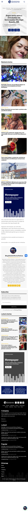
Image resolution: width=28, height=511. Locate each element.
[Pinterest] (15, 30)
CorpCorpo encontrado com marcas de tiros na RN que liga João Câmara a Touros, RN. (7, 391)
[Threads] (19, 285)
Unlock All (14, 306)
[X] (12, 30)
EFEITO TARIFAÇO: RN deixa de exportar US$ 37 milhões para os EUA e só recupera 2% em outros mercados (13, 183)
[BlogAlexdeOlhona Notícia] (14, 250)
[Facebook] (9, 30)
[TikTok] (13, 285)
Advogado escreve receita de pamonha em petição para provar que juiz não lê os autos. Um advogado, (20, 391)
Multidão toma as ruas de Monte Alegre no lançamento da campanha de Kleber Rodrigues (13, 86)
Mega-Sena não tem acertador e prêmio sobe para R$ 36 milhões (14, 110)
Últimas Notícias (4, 107)
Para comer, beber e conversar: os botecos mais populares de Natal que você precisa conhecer (13, 159)
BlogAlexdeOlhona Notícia (10, 24)
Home (4, 8)
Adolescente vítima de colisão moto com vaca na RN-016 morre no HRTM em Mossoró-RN (13, 134)
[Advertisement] (14, 496)
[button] (25, 508)
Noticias (8, 8)
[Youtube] (17, 285)
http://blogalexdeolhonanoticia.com (14, 257)
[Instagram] (11, 285)
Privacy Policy (17, 310)
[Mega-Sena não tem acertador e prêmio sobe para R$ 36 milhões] (14, 98)
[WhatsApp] (18, 30)
